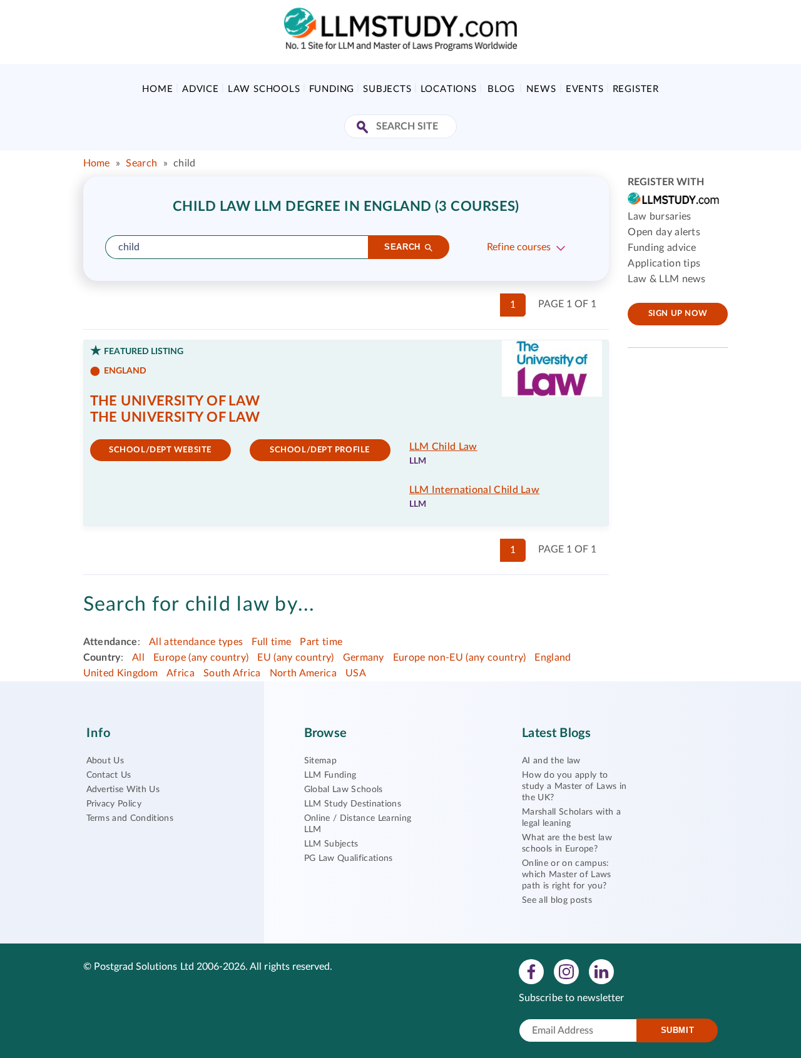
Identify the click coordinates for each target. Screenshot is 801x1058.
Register (636, 89)
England (552, 658)
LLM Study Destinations (352, 804)
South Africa (232, 673)
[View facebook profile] (531, 971)
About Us (105, 760)
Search (141, 163)
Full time (271, 642)
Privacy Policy (113, 804)
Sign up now (678, 314)
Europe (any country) (200, 658)
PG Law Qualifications (348, 858)
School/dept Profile (320, 450)
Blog (500, 89)
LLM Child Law (443, 447)
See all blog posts (557, 900)
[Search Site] (364, 128)
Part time (321, 642)
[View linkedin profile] (601, 971)
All (138, 658)
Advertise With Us (123, 789)
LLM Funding (330, 775)
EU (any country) (295, 658)
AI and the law (551, 760)
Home (157, 89)
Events (585, 89)
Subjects (387, 89)
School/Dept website (160, 450)
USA (355, 673)
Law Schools (264, 89)
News (541, 89)
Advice (200, 89)
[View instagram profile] (566, 971)
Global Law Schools (343, 789)
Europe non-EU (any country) (459, 658)
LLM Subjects (331, 844)
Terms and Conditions (129, 818)
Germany (363, 658)
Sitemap (320, 760)
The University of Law (175, 401)
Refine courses (519, 247)
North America (303, 673)
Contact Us (108, 775)
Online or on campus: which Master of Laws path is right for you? (566, 874)
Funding (332, 89)
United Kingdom (120, 673)
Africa (180, 673)
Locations (449, 89)
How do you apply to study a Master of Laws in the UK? (574, 786)
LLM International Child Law (474, 490)
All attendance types (196, 642)
